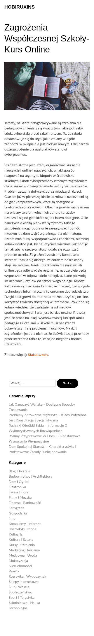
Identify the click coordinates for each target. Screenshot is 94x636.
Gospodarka (18, 513)
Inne (12, 518)
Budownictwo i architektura (30, 476)
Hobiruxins (19, 7)
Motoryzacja (18, 561)
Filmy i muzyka (20, 497)
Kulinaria (16, 534)
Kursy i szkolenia (22, 545)
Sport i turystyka (22, 597)
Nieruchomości (20, 566)
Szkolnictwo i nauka (24, 603)
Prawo (14, 571)
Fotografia (16, 508)
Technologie (18, 608)
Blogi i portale (19, 471)
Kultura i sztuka (21, 539)
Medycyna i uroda (23, 555)
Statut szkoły (38, 355)
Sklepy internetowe (23, 582)
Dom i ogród (19, 482)
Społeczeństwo (20, 592)
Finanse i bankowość (25, 503)
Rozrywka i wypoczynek (27, 576)
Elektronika (17, 487)
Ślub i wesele (19, 587)
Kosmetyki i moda (22, 529)
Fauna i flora (18, 492)
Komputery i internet (25, 524)
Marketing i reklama (24, 550)
